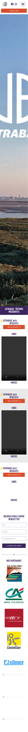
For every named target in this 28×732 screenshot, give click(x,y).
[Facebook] (12, 4)
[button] (23, 4)
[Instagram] (16, 4)
